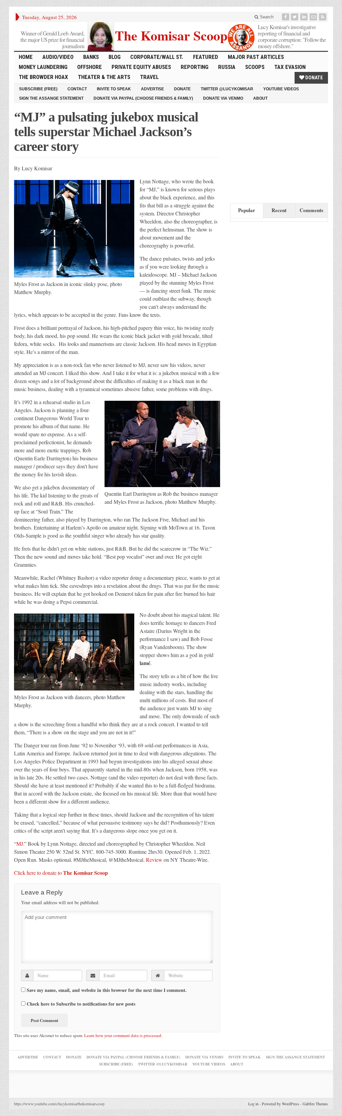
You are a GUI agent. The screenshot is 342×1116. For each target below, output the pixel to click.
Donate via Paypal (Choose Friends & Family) (143, 98)
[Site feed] (323, 17)
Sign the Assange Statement (51, 98)
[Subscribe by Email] (314, 17)
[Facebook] (286, 17)
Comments (311, 210)
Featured (205, 57)
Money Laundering (43, 67)
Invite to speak (114, 89)
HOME (26, 57)
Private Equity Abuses (141, 67)
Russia (226, 67)
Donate (313, 78)
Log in (253, 1103)
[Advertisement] (280, 151)
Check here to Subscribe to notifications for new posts (80, 1003)
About (260, 98)
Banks (91, 57)
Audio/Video (57, 57)
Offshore (89, 67)
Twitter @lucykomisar (227, 89)
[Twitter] (295, 17)
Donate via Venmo (223, 98)
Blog (115, 57)
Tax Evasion (290, 67)
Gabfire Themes (315, 1103)
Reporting (194, 67)
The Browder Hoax (43, 77)
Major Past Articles (256, 57)
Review (155, 859)
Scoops (255, 67)
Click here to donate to (61, 872)
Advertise (152, 89)
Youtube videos (281, 89)
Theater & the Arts (104, 77)
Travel (149, 77)
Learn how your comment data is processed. (123, 1035)
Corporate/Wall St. (156, 57)
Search (266, 16)
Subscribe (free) (38, 89)
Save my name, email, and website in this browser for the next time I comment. (107, 990)
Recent (279, 210)
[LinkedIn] (304, 17)
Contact (77, 89)
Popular (246, 210)
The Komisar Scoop (171, 34)
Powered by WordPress (280, 1103)
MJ (19, 843)
